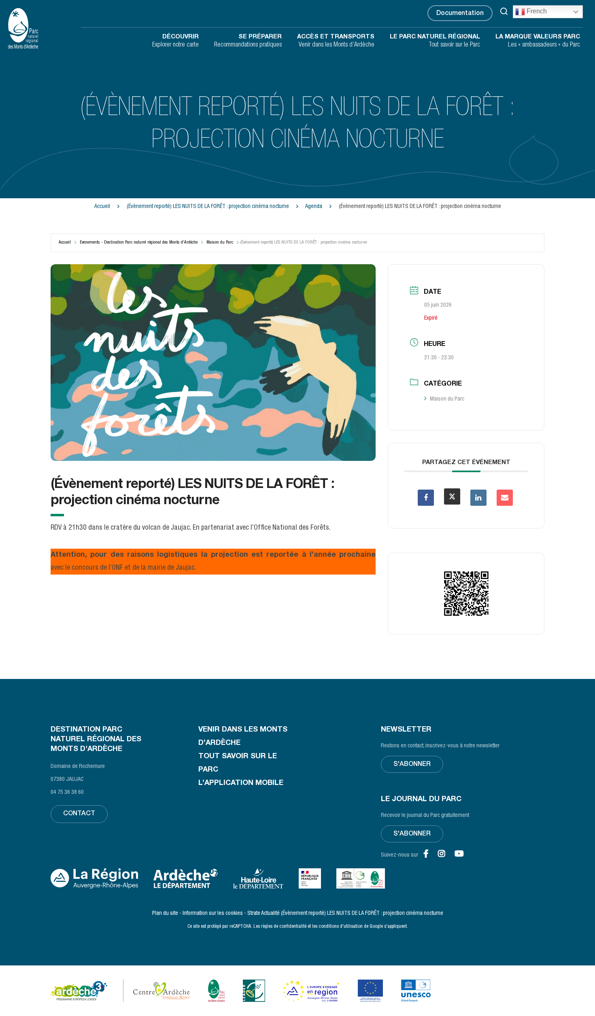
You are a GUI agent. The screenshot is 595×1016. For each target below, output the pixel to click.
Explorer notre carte (175, 41)
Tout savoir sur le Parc (435, 41)
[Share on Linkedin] (478, 498)
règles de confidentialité (283, 926)
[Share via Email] (505, 498)
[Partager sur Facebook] (426, 498)
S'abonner (412, 764)
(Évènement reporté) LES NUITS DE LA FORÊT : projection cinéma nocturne (208, 207)
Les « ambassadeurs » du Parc (537, 41)
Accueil (102, 207)
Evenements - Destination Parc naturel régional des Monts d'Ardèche (139, 242)
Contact (79, 814)
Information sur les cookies (213, 913)
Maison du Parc (219, 242)
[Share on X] (452, 496)
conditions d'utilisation (341, 926)
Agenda (314, 207)
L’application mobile (240, 783)
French (536, 11)
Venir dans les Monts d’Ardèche (335, 41)
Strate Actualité (263, 913)
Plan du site (165, 913)
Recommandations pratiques (248, 41)
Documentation (460, 14)
